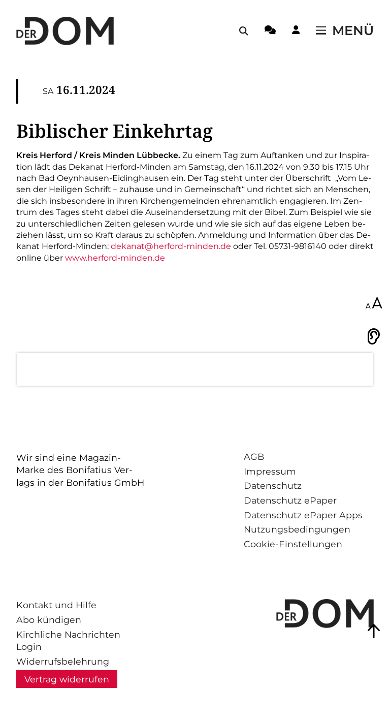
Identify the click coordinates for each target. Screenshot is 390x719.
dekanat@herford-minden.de (171, 246)
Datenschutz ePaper (290, 500)
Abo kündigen (48, 619)
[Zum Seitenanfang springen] (374, 631)
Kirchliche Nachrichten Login (68, 640)
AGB (254, 456)
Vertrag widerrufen (66, 679)
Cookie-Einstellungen (293, 544)
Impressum (270, 471)
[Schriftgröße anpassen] (374, 304)
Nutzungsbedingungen (297, 529)
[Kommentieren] (270, 31)
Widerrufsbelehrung (62, 661)
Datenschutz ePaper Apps (303, 515)
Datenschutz (273, 485)
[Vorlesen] (374, 336)
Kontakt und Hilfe (56, 605)
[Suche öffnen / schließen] (243, 31)
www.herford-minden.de (115, 258)
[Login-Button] (296, 31)
